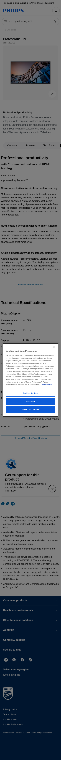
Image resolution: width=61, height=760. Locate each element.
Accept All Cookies (30, 409)
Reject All (30, 401)
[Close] (54, 347)
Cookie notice (46, 385)
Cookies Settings (30, 393)
